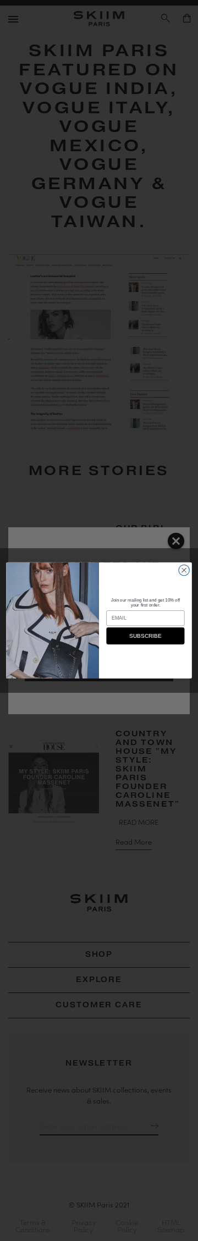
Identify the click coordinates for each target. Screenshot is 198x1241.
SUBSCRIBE (145, 636)
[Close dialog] (184, 570)
